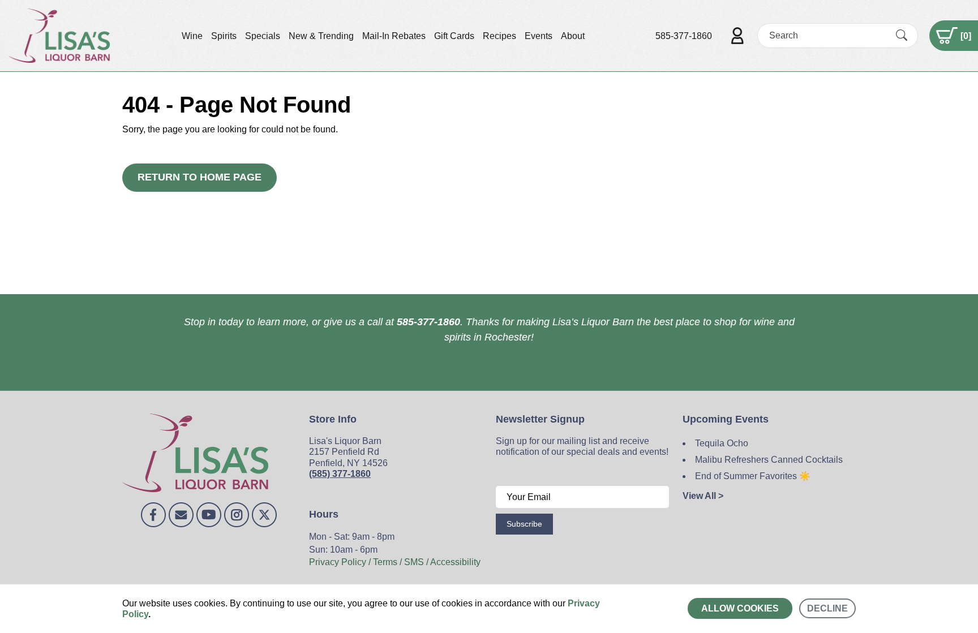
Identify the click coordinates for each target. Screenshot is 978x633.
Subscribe (524, 523)
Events (538, 36)
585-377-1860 (683, 36)
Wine (192, 36)
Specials (262, 36)
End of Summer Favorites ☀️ (752, 476)
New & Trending (321, 36)
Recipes (499, 36)
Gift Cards (454, 36)
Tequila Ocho (721, 443)
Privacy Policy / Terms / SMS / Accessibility (395, 562)
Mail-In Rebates (394, 36)
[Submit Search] (901, 35)
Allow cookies (740, 608)
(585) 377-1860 (340, 474)
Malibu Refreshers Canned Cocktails (769, 459)
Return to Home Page (199, 177)
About (573, 36)
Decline (827, 608)
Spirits (224, 36)
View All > (703, 496)
